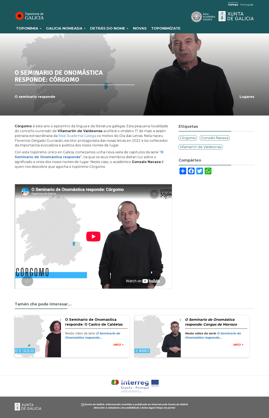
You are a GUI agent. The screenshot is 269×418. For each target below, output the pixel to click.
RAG (190, 16)
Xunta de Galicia (236, 16)
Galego (233, 4)
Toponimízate (166, 28)
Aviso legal (147, 407)
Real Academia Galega (77, 136)
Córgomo (188, 138)
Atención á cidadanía (107, 407)
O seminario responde (35, 97)
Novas (139, 28)
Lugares (247, 97)
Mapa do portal (165, 407)
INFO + (118, 345)
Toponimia (27, 28)
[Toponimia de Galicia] (29, 15)
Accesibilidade (130, 407)
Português (246, 4)
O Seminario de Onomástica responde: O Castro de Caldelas (94, 322)
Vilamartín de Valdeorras (200, 147)
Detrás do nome (108, 28)
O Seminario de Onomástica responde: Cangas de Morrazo (211, 322)
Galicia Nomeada (64, 28)
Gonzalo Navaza (214, 138)
